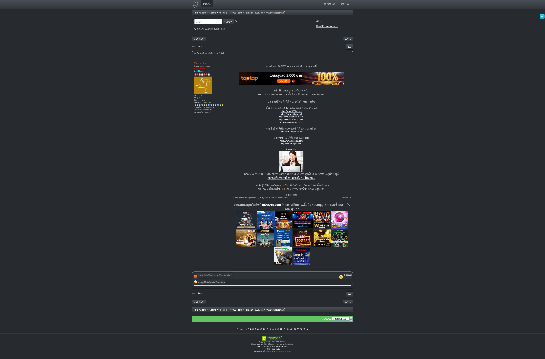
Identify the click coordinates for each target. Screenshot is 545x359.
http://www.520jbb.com (291, 143)
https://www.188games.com (291, 131)
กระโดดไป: (326, 319)
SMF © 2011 (270, 346)
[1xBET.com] (283, 237)
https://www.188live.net (291, 111)
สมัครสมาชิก (329, 3)
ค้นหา (229, 21)
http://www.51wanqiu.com (291, 140)
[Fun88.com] (266, 219)
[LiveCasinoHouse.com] (303, 237)
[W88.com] (321, 219)
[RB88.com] (265, 237)
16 (278, 329)
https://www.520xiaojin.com (291, 119)
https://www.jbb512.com (291, 122)
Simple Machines (281, 346)
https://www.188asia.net (291, 113)
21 (292, 329)
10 (261, 329)
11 (264, 329)
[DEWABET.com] (339, 237)
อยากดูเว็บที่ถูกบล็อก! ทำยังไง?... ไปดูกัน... (291, 178)
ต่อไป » (348, 39)
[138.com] (246, 237)
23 (298, 329)
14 (272, 329)
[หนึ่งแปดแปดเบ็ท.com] (291, 78)
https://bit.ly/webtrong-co (327, 26)
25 (304, 329)
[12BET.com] (303, 219)
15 (275, 329)
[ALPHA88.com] (322, 237)
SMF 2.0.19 (261, 346)
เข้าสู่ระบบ (345, 3)
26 (306, 329)
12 (267, 329)
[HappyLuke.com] (339, 219)
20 (289, 329)
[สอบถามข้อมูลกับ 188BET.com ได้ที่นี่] (291, 161)
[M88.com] (246, 219)
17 (281, 329)
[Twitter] (542, 16)
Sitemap (240, 329)
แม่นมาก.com (271, 204)
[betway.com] (283, 256)
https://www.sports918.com (291, 116)
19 (287, 329)
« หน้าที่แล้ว (199, 39)
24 (301, 329)
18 (284, 329)
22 (295, 329)
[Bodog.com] (301, 256)
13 (270, 329)
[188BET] (283, 219)
